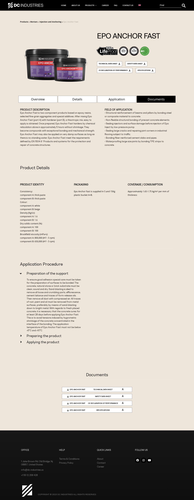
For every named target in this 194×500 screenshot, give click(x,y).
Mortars (33, 22)
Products (89, 5)
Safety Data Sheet (135, 64)
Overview (38, 99)
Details (77, 99)
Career (105, 5)
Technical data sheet (108, 64)
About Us (76, 5)
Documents (156, 99)
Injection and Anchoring (50, 22)
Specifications (144, 70)
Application (116, 99)
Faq (115, 5)
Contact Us (127, 5)
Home (63, 5)
